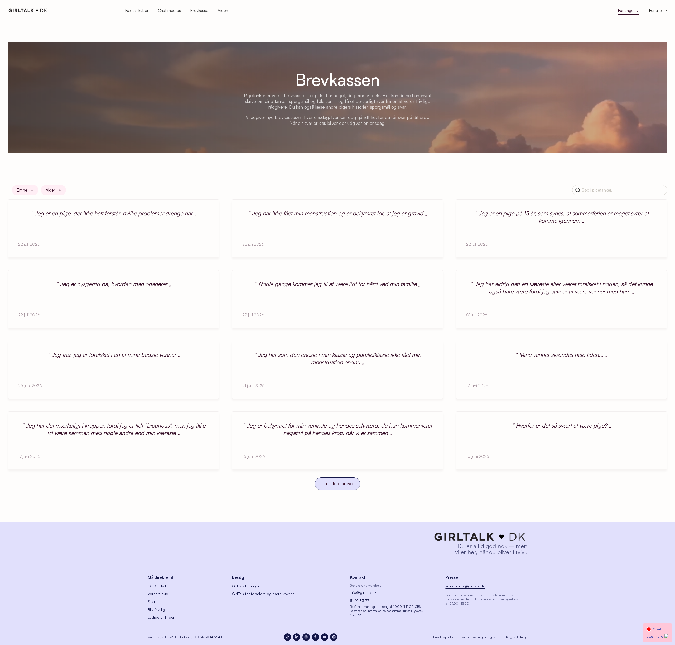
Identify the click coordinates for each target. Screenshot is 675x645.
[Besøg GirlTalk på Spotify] (334, 637)
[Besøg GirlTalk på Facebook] (315, 637)
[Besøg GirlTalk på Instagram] (306, 637)
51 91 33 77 (359, 600)
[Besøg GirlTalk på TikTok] (287, 637)
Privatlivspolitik (443, 637)
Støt (151, 601)
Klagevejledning (516, 637)
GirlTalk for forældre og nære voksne (263, 593)
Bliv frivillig (156, 609)
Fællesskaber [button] (136, 10)
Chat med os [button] (169, 10)
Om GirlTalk (157, 586)
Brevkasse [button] (199, 10)
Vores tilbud (158, 593)
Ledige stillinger (161, 617)
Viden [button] (223, 10)
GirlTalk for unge (246, 586)
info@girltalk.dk (363, 592)
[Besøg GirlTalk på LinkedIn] (296, 637)
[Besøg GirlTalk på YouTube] (324, 637)
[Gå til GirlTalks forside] (479, 536)
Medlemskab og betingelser (480, 637)
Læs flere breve (337, 483)
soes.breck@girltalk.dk (465, 586)
